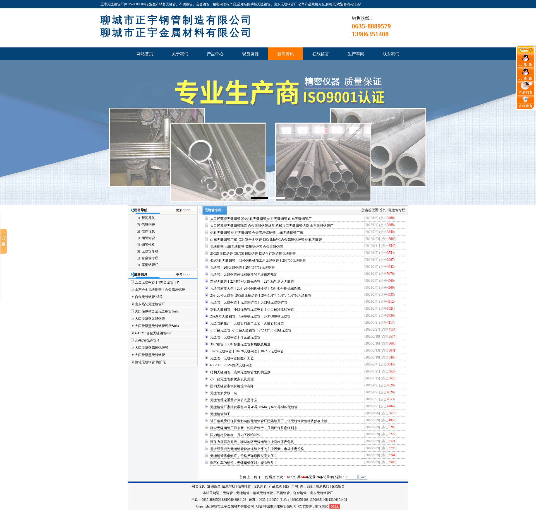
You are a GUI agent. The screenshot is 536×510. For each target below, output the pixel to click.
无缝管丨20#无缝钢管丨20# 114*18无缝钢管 (242, 268)
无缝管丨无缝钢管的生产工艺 (232, 358)
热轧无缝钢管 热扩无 (150, 362)
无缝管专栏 (150, 251)
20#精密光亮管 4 (147, 340)
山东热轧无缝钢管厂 (150, 304)
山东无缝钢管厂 (321, 493)
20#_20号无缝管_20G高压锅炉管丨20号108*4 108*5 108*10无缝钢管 (261, 295)
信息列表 (148, 225)
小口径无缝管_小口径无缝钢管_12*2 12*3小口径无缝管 (250, 330)
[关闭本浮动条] (526, 52)
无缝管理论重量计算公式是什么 (233, 400)
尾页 (272, 477)
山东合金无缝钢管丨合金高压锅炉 (160, 290)
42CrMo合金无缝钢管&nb (153, 333)
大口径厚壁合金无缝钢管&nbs (157, 311)
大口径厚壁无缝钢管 (150, 355)
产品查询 (275, 486)
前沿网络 (322, 506)
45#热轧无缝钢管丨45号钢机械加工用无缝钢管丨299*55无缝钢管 (258, 261)
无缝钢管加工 (220, 414)
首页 (382, 210)
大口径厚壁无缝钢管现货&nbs (157, 326)
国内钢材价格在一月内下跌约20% (235, 435)
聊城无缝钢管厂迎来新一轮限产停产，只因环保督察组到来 (253, 428)
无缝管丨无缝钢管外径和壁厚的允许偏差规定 (243, 274)
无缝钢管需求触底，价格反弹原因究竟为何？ (243, 456)
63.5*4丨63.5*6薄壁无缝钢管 (231, 365)
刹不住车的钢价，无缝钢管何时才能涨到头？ (243, 463)
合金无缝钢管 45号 (148, 297)
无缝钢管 (243, 493)
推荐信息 (148, 231)
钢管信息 (198, 486)
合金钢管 (300, 493)
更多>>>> (183, 210)
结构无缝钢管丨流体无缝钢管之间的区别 (240, 372)
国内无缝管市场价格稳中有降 (232, 386)
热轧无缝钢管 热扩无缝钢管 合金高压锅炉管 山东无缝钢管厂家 (256, 233)
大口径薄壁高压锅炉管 (152, 348)
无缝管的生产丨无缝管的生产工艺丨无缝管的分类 (247, 323)
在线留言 (338, 486)
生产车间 (291, 486)
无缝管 (228, 493)
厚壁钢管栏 (150, 265)
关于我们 (307, 486)
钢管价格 (148, 245)
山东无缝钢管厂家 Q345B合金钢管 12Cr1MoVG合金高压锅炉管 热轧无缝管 (266, 240)
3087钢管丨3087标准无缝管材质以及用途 (240, 344)
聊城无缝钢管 (263, 493)
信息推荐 (244, 486)
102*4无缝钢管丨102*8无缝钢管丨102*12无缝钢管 (247, 351)
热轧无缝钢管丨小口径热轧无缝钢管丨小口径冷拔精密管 (252, 309)
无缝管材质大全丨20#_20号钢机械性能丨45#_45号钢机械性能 (255, 288)
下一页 (263, 477)
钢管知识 (148, 238)
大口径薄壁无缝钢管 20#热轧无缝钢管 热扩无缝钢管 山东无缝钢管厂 (261, 219)
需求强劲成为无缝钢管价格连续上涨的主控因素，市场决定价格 (257, 449)
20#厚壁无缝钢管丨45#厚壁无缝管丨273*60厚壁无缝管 (250, 316)
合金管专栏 (150, 258)
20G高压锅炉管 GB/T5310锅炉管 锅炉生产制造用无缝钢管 (253, 254)
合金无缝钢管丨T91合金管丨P (157, 282)
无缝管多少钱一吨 (223, 393)
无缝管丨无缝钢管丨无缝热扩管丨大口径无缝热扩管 (248, 302)
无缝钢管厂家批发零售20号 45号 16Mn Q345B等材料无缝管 (254, 407)
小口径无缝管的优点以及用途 (232, 379)
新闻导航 (148, 218)
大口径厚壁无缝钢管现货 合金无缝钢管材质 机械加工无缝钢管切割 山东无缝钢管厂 (271, 226)
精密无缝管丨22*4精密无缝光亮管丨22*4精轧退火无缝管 (252, 281)
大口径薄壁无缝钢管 (150, 319)
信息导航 (228, 486)
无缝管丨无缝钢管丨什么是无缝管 (235, 337)
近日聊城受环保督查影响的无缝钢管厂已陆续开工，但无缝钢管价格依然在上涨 (268, 421)
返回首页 (214, 486)
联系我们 (322, 486)
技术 (301, 506)
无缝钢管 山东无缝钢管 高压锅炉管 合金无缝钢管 (246, 247)
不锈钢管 (283, 493)
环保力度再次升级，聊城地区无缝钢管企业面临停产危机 (252, 442)
